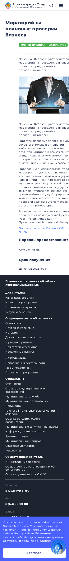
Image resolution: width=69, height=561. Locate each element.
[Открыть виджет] (58, 547)
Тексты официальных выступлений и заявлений (31, 412)
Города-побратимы (18, 342)
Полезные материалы (20, 307)
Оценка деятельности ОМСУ (25, 474)
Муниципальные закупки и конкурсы (31, 426)
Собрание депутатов (20, 445)
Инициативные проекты (22, 461)
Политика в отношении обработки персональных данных (30, 283)
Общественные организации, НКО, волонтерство (30, 468)
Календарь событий (19, 297)
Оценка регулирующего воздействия (22, 420)
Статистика (13, 383)
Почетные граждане (19, 328)
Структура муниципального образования (25, 390)
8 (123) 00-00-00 (16, 504)
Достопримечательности (23, 337)
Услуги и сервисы (18, 312)
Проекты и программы (21, 372)
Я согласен (34, 553)
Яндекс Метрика (14, 526)
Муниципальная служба (22, 396)
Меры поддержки (18, 367)
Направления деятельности (25, 363)
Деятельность (15, 358)
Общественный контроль (24, 457)
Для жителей (15, 292)
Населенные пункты (19, 351)
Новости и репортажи (21, 302)
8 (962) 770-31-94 (17, 490)
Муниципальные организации (26, 401)
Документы (13, 406)
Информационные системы (25, 431)
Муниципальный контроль (24, 441)
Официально (14, 378)
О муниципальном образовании (28, 318)
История (11, 332)
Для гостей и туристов (21, 347)
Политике (44, 540)
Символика (13, 323)
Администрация (16, 436)
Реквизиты (13, 450)
